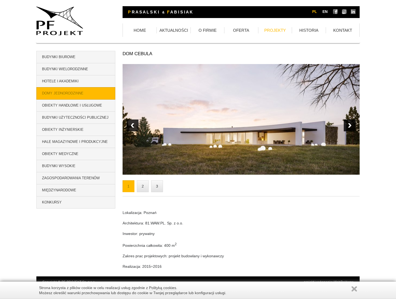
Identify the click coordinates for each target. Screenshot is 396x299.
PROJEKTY (275, 30)
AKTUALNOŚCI (173, 30)
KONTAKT (342, 30)
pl (314, 11)
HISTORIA (308, 30)
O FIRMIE (208, 30)
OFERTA (241, 30)
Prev (350, 125)
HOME (140, 30)
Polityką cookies (162, 288)
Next (132, 125)
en (325, 11)
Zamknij (354, 288)
